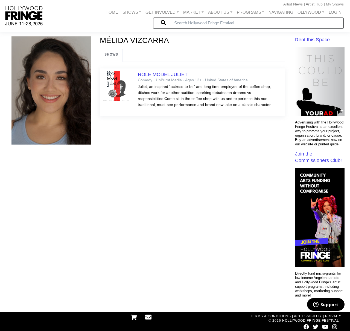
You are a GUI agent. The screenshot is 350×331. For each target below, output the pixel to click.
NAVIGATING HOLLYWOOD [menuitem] (295, 12)
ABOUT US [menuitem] (218, 12)
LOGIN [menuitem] (335, 12)
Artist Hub (314, 4)
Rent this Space (312, 39)
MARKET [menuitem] (191, 12)
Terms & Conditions (270, 316)
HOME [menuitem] (112, 12)
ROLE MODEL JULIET (163, 74)
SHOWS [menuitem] (130, 12)
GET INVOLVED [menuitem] (160, 12)
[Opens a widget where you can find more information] (326, 305)
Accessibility (308, 316)
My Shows (335, 4)
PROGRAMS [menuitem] (249, 12)
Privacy (333, 316)
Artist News (293, 4)
